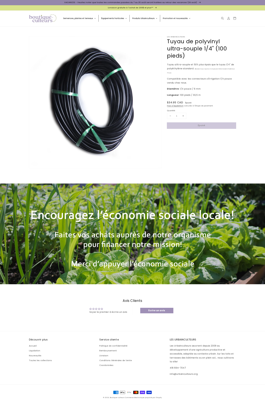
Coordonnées (106, 365)
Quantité (171, 110)
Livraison (103, 355)
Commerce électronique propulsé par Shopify (143, 398)
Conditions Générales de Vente (115, 360)
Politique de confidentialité (113, 345)
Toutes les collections (40, 360)
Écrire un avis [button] (156, 310)
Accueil (33, 345)
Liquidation (34, 350)
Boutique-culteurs (117, 398)
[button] (222, 18)
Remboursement (108, 350)
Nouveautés (35, 355)
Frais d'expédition (175, 105)
